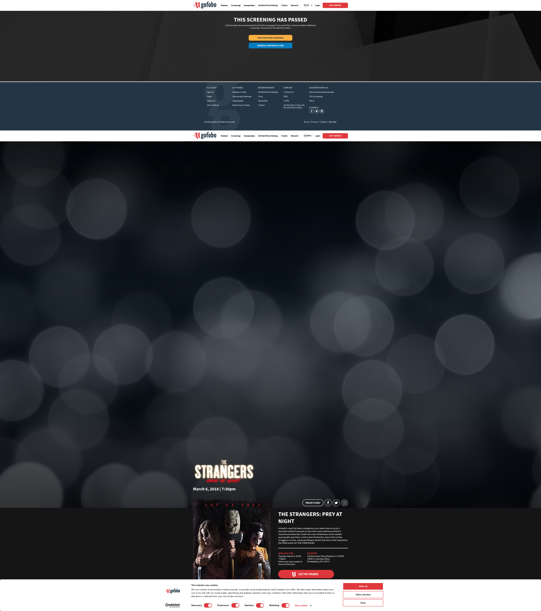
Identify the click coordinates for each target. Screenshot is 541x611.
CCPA (286, 101)
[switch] (235, 605)
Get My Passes (308, 574)
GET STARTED (335, 5)
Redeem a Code (239, 92)
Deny (363, 603)
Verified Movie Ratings (268, 92)
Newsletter (263, 101)
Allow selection (363, 594)
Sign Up (210, 92)
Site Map (332, 122)
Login (209, 96)
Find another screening (271, 38)
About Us (211, 101)
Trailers (261, 105)
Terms (306, 122)
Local (260, 96)
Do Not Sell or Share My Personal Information (294, 106)
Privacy (314, 122)
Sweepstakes (238, 101)
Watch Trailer (313, 502)
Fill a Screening (316, 96)
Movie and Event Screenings (321, 92)
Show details (301, 605)
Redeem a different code (270, 45)
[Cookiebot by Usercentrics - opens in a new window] (172, 605)
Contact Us (288, 92)
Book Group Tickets (241, 105)
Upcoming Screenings (242, 96)
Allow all (363, 586)
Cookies (323, 122)
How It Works (213, 105)
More (311, 101)
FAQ (286, 96)
